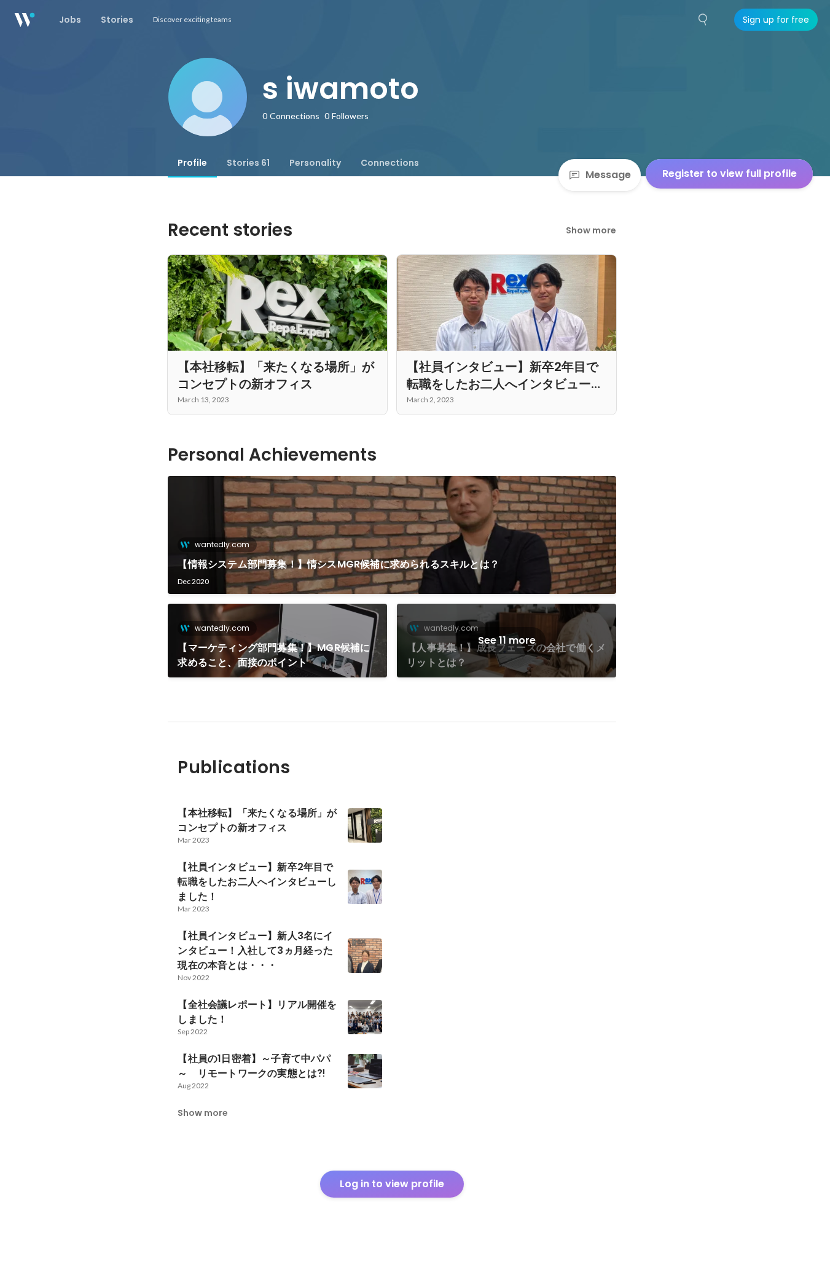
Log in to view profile (392, 1184)
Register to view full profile (729, 173)
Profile (192, 163)
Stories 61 (248, 163)
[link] (392, 535)
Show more (591, 230)
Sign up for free (776, 20)
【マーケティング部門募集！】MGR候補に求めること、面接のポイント (274, 655)
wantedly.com (222, 544)
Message (608, 175)
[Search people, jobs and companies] (703, 19)
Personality (315, 163)
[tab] (192, 162)
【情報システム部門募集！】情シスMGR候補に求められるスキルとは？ (338, 564)
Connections (390, 163)
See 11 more (507, 640)
